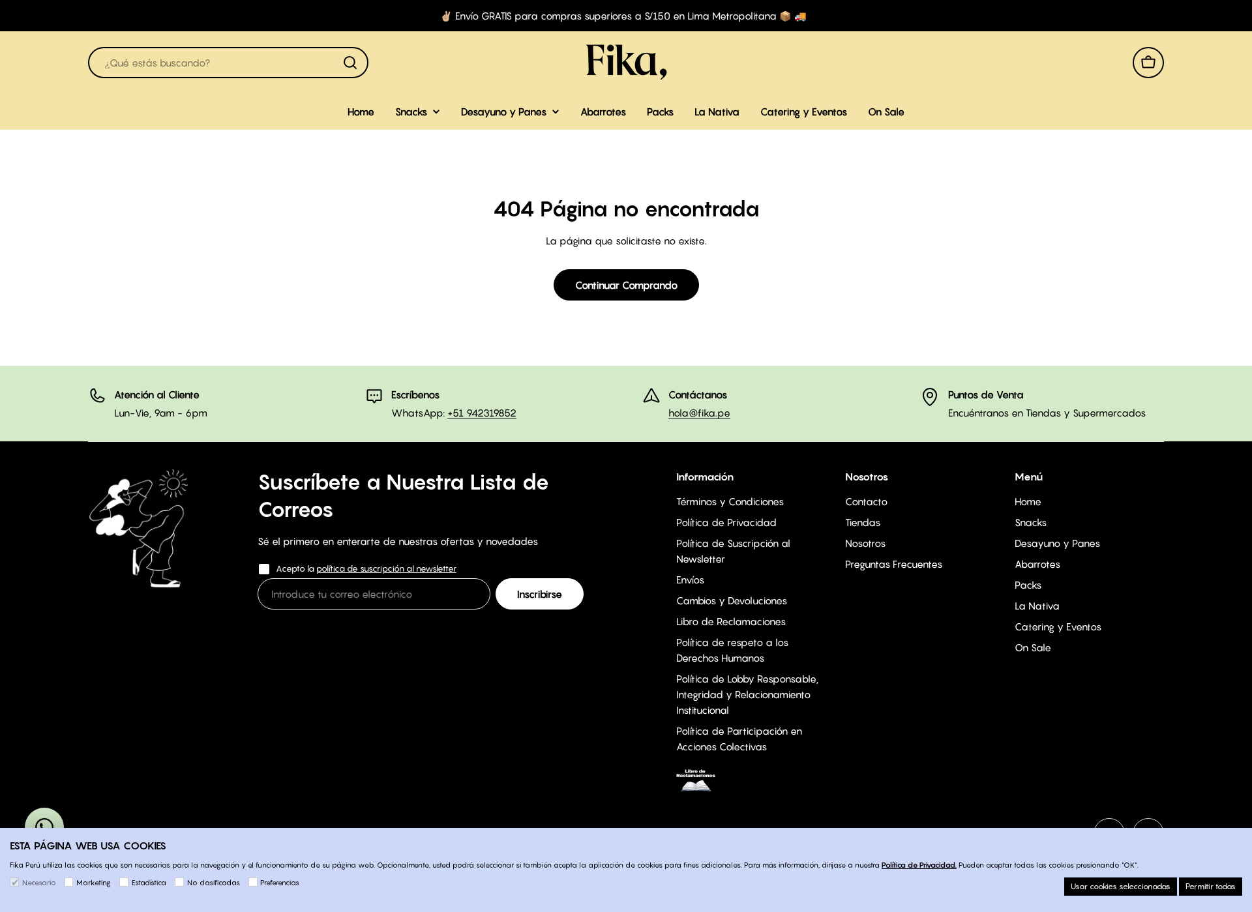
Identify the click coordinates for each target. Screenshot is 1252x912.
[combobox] (228, 62)
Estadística (149, 882)
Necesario (39, 882)
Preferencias (279, 882)
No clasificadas (213, 882)
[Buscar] (350, 62)
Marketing (93, 882)
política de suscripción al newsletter (386, 568)
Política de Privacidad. (919, 865)
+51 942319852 (481, 413)
